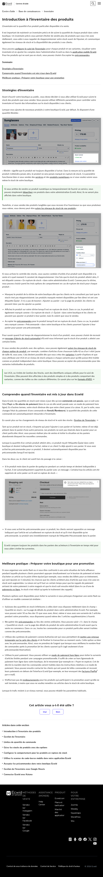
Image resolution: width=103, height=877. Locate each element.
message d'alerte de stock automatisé (23, 338)
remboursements (31, 680)
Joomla (74, 805)
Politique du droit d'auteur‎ (69, 866)
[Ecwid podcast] (74, 839)
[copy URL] (36, 90)
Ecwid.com (60, 798)
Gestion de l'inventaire (85, 420)
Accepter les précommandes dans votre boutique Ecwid (30, 763)
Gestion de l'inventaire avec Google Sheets (24, 769)
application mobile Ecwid (84, 52)
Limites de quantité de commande (20, 742)
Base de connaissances (29, 11)
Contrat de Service (48, 866)
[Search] (92, 3)
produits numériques (59, 177)
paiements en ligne (11, 589)
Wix (72, 821)
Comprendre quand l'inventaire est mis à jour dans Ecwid (29, 73)
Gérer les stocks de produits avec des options (25, 747)
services (39, 177)
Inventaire (49, 11)
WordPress (76, 817)
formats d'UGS (85, 379)
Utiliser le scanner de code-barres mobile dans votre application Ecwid (37, 758)
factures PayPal (89, 671)
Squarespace (77, 813)
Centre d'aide (8, 11)
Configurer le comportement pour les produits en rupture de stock (35, 753)
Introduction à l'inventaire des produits (22, 731)
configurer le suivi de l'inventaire (30, 49)
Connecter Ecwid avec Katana (18, 774)
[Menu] (99, 3)
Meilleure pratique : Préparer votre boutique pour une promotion (33, 78)
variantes (70, 354)
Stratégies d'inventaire (12, 69)
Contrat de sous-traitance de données (22, 866)
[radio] (45, 711)
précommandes (82, 55)
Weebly (74, 809)
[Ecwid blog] (69, 839)
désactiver (28, 192)
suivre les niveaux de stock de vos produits (55, 208)
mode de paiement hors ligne (65, 655)
